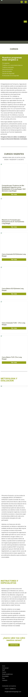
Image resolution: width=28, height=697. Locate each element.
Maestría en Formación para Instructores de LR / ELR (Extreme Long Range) (13, 221)
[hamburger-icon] (20, 22)
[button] (14, 645)
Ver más (14, 194)
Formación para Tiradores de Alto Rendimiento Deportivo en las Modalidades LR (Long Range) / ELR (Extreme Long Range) (13, 188)
